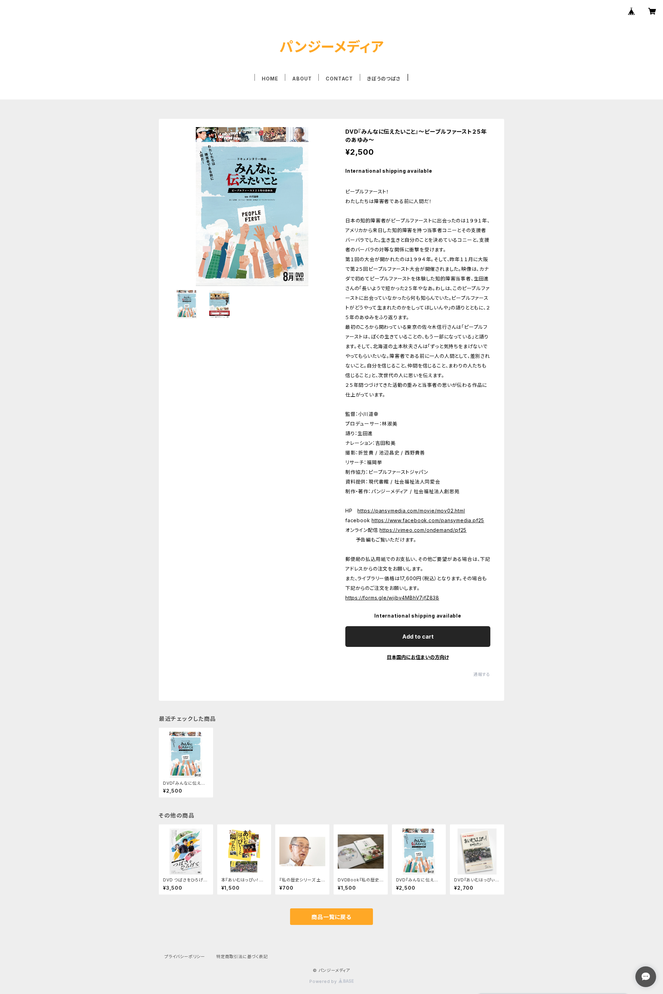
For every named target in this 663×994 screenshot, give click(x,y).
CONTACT (339, 79)
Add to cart (418, 636)
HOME (270, 79)
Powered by (323, 981)
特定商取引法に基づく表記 (242, 956)
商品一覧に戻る (331, 917)
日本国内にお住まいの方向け (418, 657)
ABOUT (301, 79)
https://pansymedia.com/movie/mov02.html (411, 511)
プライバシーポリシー (184, 956)
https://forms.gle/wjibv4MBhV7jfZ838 (392, 598)
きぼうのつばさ (384, 79)
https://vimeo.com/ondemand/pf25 (423, 530)
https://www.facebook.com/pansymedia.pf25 (428, 520)
